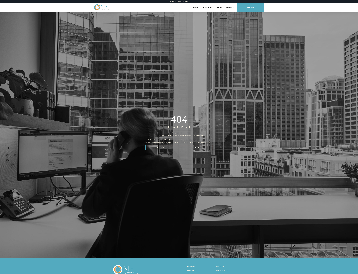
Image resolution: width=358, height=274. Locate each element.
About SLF (195, 7)
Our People (219, 7)
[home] (102, 7)
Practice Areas (207, 7)
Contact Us (230, 7)
